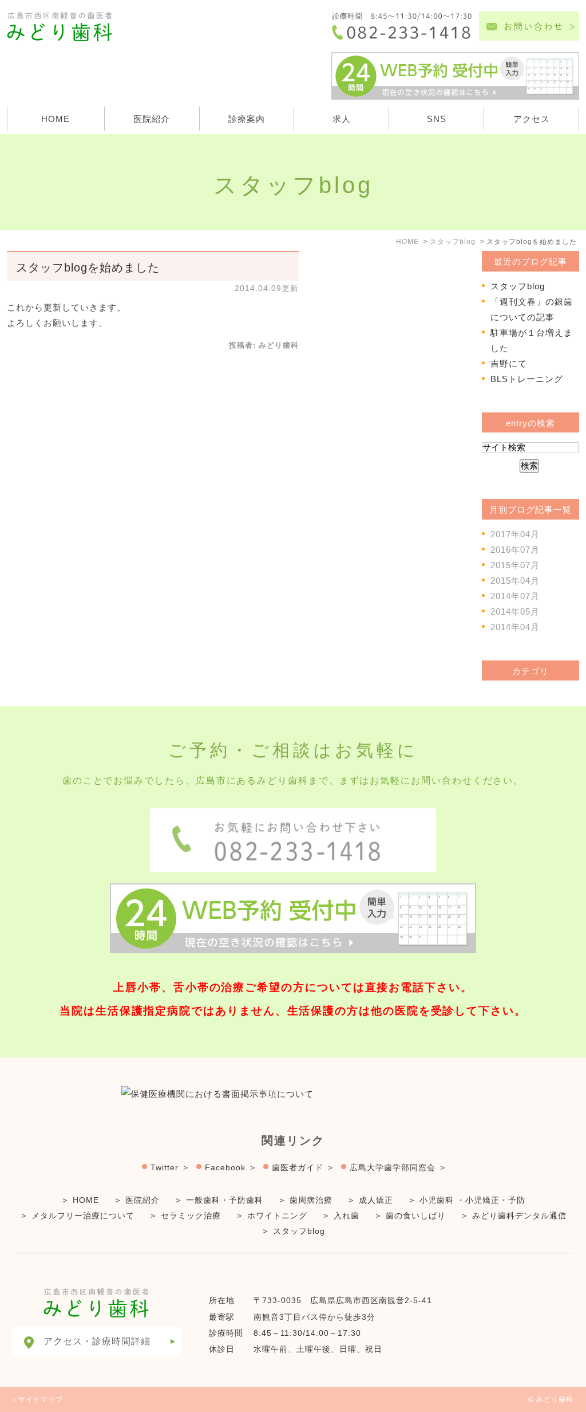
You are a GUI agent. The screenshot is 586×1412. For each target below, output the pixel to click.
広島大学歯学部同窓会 (392, 1167)
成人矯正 (376, 1200)
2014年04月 (515, 627)
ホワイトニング (277, 1215)
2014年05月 (515, 611)
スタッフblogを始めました (88, 267)
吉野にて (508, 363)
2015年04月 (515, 580)
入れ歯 (346, 1215)
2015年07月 (515, 565)
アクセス (531, 119)
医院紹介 (151, 119)
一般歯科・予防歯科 (224, 1200)
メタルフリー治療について (82, 1215)
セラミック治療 (191, 1215)
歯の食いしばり (416, 1215)
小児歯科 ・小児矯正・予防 (472, 1200)
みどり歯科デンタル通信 (519, 1215)
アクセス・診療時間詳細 (97, 1341)
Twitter (165, 1167)
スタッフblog (517, 286)
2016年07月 (515, 549)
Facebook (225, 1167)
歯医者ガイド (297, 1167)
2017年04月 (515, 534)
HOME (55, 119)
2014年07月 (515, 596)
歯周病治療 (311, 1200)
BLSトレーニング (526, 379)
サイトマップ (40, 1399)
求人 (341, 119)
